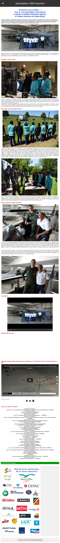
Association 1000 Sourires (30, 3)
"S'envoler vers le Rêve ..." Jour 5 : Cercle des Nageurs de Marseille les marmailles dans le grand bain (29, 441)
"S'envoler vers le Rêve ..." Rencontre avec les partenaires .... (28, 458)
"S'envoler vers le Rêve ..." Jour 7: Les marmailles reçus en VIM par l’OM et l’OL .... (30, 435)
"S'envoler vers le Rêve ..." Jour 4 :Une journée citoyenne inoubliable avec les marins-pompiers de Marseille (29, 444)
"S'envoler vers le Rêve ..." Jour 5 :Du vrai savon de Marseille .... (27, 438)
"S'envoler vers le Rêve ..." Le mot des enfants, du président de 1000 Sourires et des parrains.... (27, 456)
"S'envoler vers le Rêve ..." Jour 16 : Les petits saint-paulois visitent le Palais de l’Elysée (30, 412)
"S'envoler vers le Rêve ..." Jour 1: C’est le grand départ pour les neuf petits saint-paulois (30, 452)
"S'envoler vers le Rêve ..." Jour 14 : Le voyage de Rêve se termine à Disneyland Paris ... (27, 415)
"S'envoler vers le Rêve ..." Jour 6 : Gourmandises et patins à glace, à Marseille (27, 433)
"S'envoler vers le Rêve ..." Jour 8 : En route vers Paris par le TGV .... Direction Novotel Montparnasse (27, 431)
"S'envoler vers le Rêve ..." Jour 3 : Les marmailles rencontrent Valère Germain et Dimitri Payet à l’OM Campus (27, 447)
